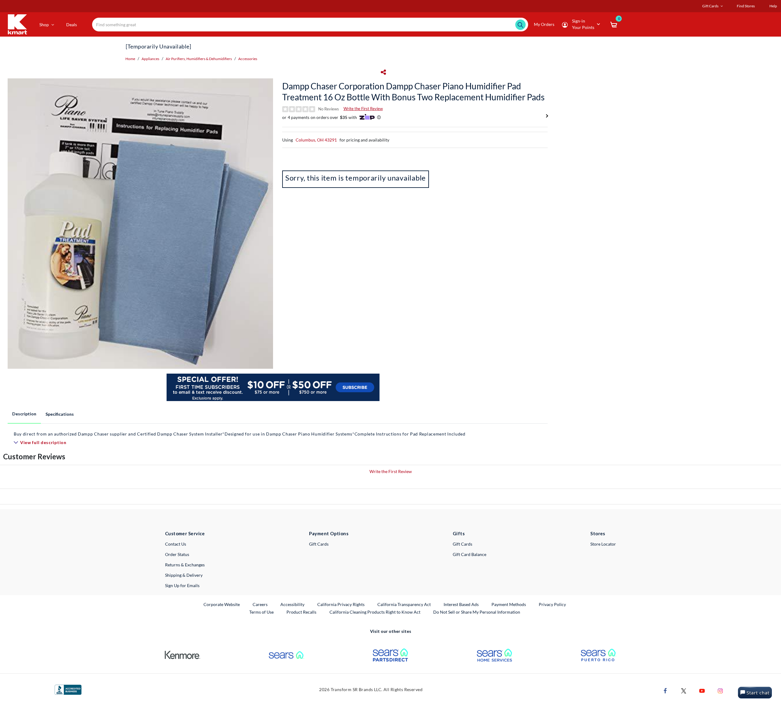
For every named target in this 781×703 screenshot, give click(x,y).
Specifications (59, 414)
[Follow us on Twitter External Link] (684, 690)
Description (24, 413)
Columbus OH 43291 (316, 139)
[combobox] (310, 24)
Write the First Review (363, 108)
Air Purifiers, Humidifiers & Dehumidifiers (199, 58)
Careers (260, 604)
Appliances (150, 58)
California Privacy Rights (341, 604)
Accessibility (292, 604)
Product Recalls (301, 612)
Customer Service (185, 533)
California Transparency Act (404, 604)
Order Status (177, 554)
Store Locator (603, 544)
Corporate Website (221, 604)
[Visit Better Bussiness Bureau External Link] (68, 689)
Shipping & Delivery (184, 575)
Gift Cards (319, 544)
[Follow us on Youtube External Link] (702, 690)
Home (130, 58)
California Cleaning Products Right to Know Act (374, 612)
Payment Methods (508, 604)
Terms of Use (261, 612)
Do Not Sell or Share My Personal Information (476, 612)
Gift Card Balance (469, 554)
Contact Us (175, 544)
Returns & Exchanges (185, 564)
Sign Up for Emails (182, 585)
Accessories (247, 58)
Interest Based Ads (461, 604)
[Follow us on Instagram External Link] (720, 690)
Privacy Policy (552, 604)
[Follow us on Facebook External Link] (665, 690)
